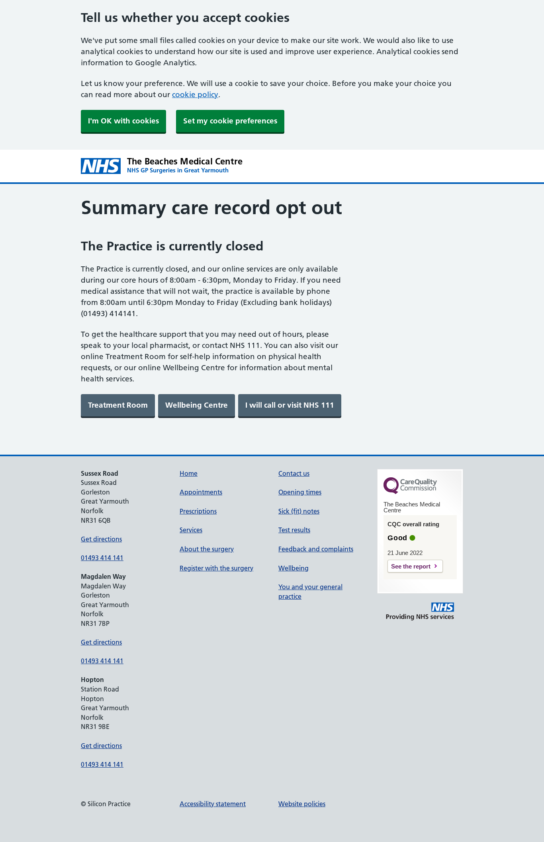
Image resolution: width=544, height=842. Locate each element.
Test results (294, 530)
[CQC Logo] (410, 492)
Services (191, 530)
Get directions (101, 539)
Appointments (201, 492)
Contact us (293, 473)
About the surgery (207, 549)
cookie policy (195, 94)
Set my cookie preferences (230, 120)
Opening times (299, 492)
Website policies (301, 804)
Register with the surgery (216, 568)
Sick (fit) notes (298, 511)
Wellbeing (293, 568)
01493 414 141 (102, 558)
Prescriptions (198, 511)
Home (189, 473)
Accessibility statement (213, 804)
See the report (411, 566)
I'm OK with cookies (123, 120)
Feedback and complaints (315, 549)
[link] (118, 405)
